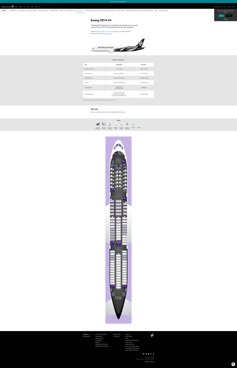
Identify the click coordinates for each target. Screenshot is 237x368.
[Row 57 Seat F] (120, 280)
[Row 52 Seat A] (111, 269)
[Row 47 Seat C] (114, 257)
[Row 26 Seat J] (124, 210)
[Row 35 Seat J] (124, 221)
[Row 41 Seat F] (120, 237)
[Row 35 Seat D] (117, 222)
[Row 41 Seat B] (112, 237)
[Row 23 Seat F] (120, 201)
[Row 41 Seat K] (126, 236)
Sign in (229, 6)
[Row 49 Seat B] (112, 261)
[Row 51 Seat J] (124, 266)
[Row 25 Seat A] (111, 207)
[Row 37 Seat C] (114, 227)
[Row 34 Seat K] (126, 218)
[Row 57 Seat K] (126, 281)
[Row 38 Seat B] (112, 229)
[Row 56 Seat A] (111, 279)
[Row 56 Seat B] (112, 279)
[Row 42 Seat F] (120, 239)
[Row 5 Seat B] (117, 182)
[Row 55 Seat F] (120, 275)
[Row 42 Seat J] (124, 239)
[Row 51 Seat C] (114, 266)
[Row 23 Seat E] (118, 201)
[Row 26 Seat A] (111, 211)
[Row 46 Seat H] (123, 254)
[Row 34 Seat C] (114, 219)
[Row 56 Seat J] (124, 279)
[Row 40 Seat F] (120, 234)
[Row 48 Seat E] (118, 258)
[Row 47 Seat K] (126, 257)
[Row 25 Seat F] (120, 207)
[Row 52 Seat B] (112, 269)
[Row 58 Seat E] (118, 283)
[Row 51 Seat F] (120, 265)
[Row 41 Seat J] (124, 236)
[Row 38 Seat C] (114, 229)
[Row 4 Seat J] (120, 179)
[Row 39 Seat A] (111, 232)
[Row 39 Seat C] (114, 232)
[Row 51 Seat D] (117, 265)
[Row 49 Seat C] (114, 261)
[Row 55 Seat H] (123, 276)
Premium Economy (110, 31)
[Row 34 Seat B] (112, 219)
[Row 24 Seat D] (117, 204)
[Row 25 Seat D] (117, 207)
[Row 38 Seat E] (118, 229)
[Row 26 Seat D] (117, 211)
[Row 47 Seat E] (118, 256)
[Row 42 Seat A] (111, 239)
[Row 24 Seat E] (118, 204)
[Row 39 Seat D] (117, 232)
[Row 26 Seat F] (120, 211)
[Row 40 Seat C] (114, 234)
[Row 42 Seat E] (118, 239)
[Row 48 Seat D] (117, 258)
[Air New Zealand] (7, 6)
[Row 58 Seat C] (114, 283)
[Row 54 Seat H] (123, 274)
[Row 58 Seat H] (123, 283)
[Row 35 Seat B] (112, 221)
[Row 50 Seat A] (111, 264)
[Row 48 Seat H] (123, 259)
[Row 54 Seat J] (124, 274)
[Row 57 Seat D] (117, 280)
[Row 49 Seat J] (124, 261)
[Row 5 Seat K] (125, 181)
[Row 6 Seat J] (120, 186)
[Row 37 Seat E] (118, 227)
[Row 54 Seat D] (117, 273)
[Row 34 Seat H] (123, 218)
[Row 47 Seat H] (123, 257)
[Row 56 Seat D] (117, 278)
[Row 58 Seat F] (120, 283)
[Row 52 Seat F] (120, 268)
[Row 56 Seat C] (114, 279)
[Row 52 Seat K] (126, 269)
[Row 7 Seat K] (125, 188)
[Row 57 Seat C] (114, 281)
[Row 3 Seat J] (120, 175)
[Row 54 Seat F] (120, 273)
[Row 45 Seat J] (124, 252)
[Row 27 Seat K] (126, 214)
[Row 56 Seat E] (118, 278)
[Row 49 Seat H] (123, 261)
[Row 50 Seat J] (124, 264)
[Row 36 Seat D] (117, 224)
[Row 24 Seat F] (120, 204)
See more (124, 1)
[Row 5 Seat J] (120, 182)
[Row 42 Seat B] (112, 239)
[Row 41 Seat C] (114, 237)
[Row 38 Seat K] (126, 229)
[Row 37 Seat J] (124, 226)
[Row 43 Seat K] (126, 241)
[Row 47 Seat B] (112, 257)
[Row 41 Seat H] (123, 236)
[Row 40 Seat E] (118, 234)
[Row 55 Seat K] (126, 276)
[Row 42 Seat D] (117, 239)
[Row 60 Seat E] (118, 287)
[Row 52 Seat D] (117, 268)
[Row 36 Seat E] (118, 224)
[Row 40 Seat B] (112, 234)
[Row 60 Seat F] (120, 287)
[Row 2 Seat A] (112, 168)
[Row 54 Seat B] (112, 274)
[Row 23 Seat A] (111, 201)
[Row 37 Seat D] (117, 227)
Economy (119, 31)
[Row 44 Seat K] (126, 244)
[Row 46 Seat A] (111, 254)
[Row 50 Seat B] (112, 264)
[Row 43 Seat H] (123, 241)
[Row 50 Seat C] (114, 264)
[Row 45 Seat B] (112, 252)
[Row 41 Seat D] (117, 237)
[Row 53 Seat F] (120, 270)
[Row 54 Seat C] (114, 274)
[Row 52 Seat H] (123, 269)
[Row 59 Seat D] (117, 285)
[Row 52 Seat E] (118, 268)
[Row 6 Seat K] (125, 184)
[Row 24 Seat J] (124, 204)
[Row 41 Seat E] (118, 237)
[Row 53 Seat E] (118, 270)
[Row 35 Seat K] (126, 221)
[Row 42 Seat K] (126, 239)
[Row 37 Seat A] (111, 227)
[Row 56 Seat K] (126, 279)
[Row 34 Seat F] (120, 219)
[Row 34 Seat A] (111, 219)
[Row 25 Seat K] (126, 207)
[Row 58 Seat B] (112, 283)
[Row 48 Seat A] (111, 259)
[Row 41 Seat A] (111, 237)
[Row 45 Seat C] (114, 252)
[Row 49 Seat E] (118, 261)
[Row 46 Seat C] (114, 254)
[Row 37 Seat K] (126, 226)
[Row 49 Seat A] (111, 261)
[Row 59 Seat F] (120, 285)
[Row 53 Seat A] (111, 271)
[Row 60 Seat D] (117, 287)
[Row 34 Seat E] (118, 219)
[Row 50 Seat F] (120, 263)
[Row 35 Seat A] (111, 221)
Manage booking (108, 33)
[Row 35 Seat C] (114, 221)
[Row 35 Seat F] (120, 222)
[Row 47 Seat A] (111, 257)
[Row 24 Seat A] (111, 204)
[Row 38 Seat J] (124, 229)
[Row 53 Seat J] (124, 271)
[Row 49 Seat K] (126, 261)
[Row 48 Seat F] (120, 258)
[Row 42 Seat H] (123, 239)
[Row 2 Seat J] (120, 171)
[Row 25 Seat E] (118, 207)
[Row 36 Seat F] (120, 224)
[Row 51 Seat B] (112, 266)
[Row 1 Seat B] (117, 167)
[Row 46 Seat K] (126, 254)
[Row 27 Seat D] (117, 214)
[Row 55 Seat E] (118, 275)
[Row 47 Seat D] (117, 256)
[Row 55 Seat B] (112, 276)
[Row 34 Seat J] (124, 218)
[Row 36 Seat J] (124, 224)
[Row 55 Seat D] (117, 275)
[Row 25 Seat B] (113, 207)
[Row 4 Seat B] (117, 179)
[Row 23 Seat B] (113, 201)
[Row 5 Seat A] (112, 179)
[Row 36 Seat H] (123, 224)
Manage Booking (217, 6)
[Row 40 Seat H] (123, 234)
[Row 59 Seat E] (118, 285)
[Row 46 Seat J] (124, 254)
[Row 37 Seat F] (120, 227)
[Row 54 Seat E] (118, 273)
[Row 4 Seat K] (125, 177)
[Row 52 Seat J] (124, 269)
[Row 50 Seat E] (118, 263)
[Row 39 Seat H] (123, 231)
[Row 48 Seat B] (112, 259)
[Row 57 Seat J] (124, 281)
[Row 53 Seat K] (126, 271)
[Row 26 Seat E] (118, 211)
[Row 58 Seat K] (126, 283)
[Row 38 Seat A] (111, 229)
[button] (235, 1)
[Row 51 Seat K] (126, 266)
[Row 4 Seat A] (112, 176)
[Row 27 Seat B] (113, 214)
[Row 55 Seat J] (124, 276)
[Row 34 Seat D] (117, 219)
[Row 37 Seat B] (112, 227)
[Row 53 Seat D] (117, 270)
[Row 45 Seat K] (126, 252)
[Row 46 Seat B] (112, 254)
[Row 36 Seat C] (114, 224)
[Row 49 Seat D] (117, 261)
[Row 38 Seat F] (120, 229)
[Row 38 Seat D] (117, 229)
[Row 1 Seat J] (120, 167)
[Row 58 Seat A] (111, 283)
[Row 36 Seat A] (111, 224)
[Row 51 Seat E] (118, 265)
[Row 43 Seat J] (124, 241)
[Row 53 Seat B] (112, 271)
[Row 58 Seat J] (124, 283)
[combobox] (43, 6)
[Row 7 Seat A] (112, 186)
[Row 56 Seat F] (120, 278)
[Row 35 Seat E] (118, 222)
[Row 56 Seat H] (123, 279)
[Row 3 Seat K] (125, 174)
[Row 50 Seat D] (117, 263)
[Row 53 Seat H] (123, 271)
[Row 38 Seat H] (123, 229)
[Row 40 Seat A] (111, 234)
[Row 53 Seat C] (114, 271)
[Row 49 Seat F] (120, 261)
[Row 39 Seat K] (126, 231)
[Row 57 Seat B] (112, 281)
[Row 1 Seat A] (112, 164)
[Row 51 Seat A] (111, 266)
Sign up (234, 6)
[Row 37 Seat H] (123, 226)
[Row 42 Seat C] (114, 239)
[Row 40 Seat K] (126, 234)
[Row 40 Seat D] (117, 234)
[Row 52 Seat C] (114, 269)
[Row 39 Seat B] (112, 232)
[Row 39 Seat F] (120, 232)
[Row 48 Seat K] (126, 259)
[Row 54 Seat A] (111, 274)
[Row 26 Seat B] (113, 211)
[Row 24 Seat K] (126, 204)
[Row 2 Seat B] (117, 171)
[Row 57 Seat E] (118, 280)
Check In (224, 6)
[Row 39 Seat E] (118, 232)
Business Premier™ (100, 31)
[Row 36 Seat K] (126, 224)
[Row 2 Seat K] (125, 170)
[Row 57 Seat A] (111, 281)
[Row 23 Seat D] (117, 201)
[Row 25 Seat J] (124, 207)
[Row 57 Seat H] (123, 281)
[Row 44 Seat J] (124, 244)
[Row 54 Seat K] (126, 274)
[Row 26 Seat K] (126, 210)
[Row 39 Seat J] (124, 231)
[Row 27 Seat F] (120, 214)
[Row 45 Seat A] (111, 252)
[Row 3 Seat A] (112, 172)
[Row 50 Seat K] (126, 264)
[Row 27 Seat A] (111, 214)
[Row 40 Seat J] (124, 234)
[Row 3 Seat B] (117, 175)
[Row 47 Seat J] (124, 257)
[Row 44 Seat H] (123, 244)
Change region (86, 336)
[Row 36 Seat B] (112, 224)
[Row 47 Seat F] (120, 256)
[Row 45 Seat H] (123, 252)
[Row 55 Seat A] (111, 276)
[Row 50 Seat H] (123, 264)
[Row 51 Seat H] (123, 266)
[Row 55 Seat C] (114, 276)
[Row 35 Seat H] (123, 221)
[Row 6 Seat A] (112, 183)
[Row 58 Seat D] (117, 283)
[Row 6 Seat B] (117, 186)
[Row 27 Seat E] (118, 214)
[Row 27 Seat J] (124, 214)
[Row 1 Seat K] (125, 166)
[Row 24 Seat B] (113, 204)
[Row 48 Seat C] (114, 259)
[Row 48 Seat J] (124, 259)
